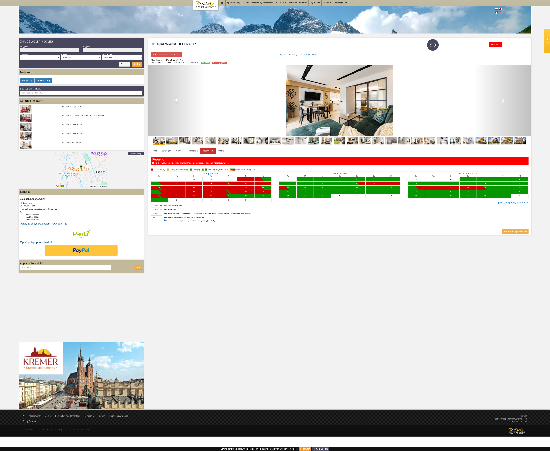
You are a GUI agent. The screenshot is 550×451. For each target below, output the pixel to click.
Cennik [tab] (179, 150)
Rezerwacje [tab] (208, 150)
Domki (48, 415)
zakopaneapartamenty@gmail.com (42, 209)
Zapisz (138, 267)
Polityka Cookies (320, 448)
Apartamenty (35, 415)
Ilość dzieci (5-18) (170, 209)
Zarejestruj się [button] (43, 80)
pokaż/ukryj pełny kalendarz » (513, 202)
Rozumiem (305, 448)
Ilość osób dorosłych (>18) (173, 205)
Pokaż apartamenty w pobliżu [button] (166, 54)
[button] (177, 100)
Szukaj (137, 64)
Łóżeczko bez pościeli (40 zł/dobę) (177, 221)
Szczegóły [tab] (166, 150)
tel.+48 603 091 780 (518, 421)
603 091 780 (32, 219)
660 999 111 (32, 214)
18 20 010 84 (32, 217)
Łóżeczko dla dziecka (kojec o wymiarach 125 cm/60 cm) (184, 217)
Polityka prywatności (118, 415)
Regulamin (89, 415)
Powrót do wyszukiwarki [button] (515, 231)
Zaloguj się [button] (27, 80)
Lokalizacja (192, 150)
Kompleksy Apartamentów (67, 415)
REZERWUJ (496, 44)
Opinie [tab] (221, 150)
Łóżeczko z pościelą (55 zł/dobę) (204, 221)
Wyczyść (124, 64)
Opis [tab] (155, 150)
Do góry (28, 421)
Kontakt (102, 415)
